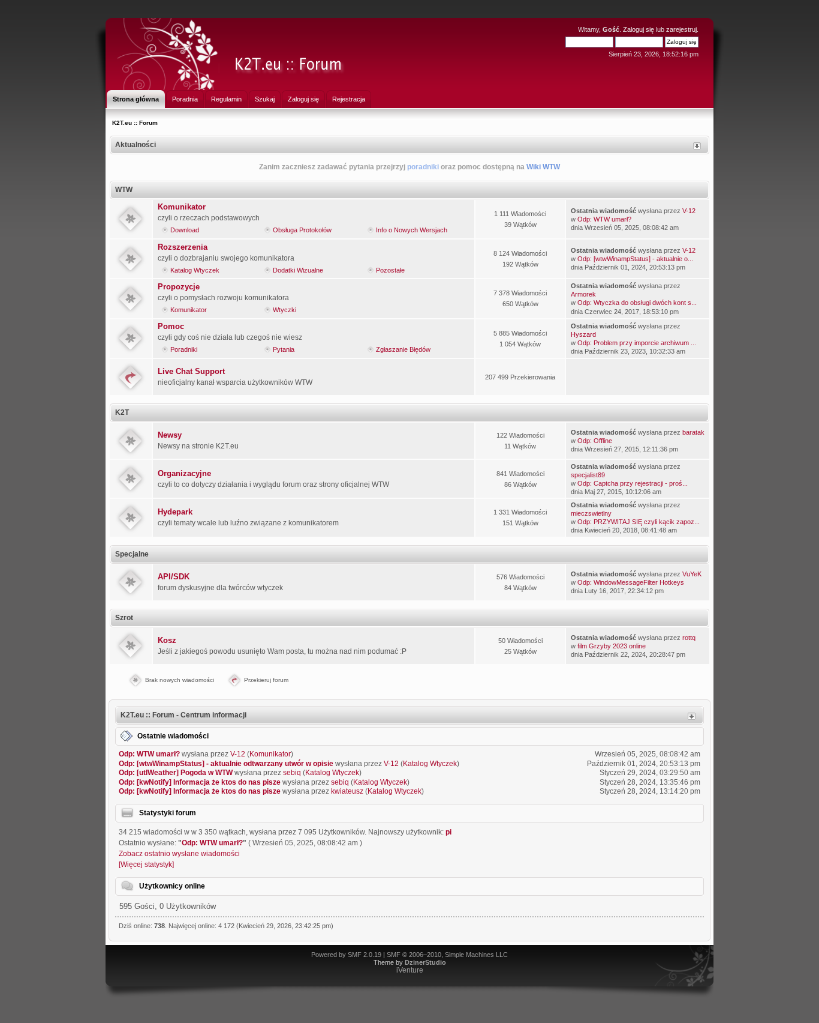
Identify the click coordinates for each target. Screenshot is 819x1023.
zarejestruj (681, 29)
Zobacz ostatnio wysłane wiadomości (179, 853)
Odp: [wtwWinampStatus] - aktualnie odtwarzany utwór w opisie (226, 763)
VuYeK (691, 574)
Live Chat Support (191, 371)
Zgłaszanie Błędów (403, 349)
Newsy (170, 434)
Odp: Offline (594, 440)
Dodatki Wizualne (298, 270)
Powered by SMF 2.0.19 (346, 954)
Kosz (167, 640)
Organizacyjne (184, 473)
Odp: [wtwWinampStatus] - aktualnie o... (635, 258)
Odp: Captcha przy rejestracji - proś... (632, 483)
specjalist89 (588, 474)
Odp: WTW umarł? (604, 219)
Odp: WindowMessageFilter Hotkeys (630, 582)
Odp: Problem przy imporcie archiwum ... (636, 342)
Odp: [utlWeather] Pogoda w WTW (176, 772)
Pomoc (171, 326)
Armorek (583, 294)
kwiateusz (347, 791)
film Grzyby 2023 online (611, 646)
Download (184, 230)
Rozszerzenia (182, 247)
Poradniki (183, 349)
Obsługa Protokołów (302, 230)
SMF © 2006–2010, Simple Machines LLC (447, 954)
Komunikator (182, 206)
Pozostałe (390, 270)
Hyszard (583, 334)
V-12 (688, 210)
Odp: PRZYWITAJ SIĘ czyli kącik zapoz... (638, 521)
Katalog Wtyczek (194, 270)
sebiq (292, 772)
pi (448, 832)
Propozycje (179, 286)
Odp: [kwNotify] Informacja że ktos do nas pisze (200, 782)
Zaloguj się (638, 29)
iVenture (409, 970)
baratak (693, 432)
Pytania (283, 349)
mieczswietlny (591, 513)
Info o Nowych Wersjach (411, 230)
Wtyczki (284, 309)
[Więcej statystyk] (146, 864)
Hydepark (175, 511)
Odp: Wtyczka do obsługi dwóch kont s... (637, 302)
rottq (688, 637)
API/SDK (173, 576)
